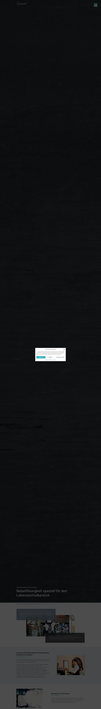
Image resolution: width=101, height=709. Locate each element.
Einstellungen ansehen (60, 357)
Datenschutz (46, 359)
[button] (64, 349)
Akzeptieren (41, 357)
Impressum (54, 359)
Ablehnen (50, 357)
